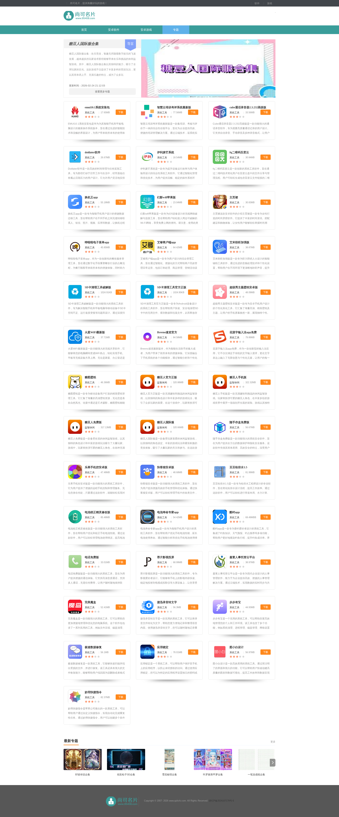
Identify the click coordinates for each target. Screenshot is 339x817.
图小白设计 (237, 647)
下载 (120, 112)
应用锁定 (162, 647)
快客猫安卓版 (165, 467)
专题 (176, 29)
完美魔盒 (90, 602)
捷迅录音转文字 (167, 602)
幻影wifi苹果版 (166, 197)
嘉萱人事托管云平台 (242, 557)
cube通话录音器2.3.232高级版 (248, 107)
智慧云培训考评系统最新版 (174, 107)
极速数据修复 (93, 647)
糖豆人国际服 (165, 422)
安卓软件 (113, 29)
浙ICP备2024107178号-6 (221, 800)
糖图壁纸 (90, 377)
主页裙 (234, 197)
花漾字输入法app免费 (243, 332)
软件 (257, 3)
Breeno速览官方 (167, 332)
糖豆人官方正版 (167, 377)
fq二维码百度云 (239, 152)
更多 (272, 741)
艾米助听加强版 (239, 242)
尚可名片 (99, 16)
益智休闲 (162, 382)
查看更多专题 (102, 91)
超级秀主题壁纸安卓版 (244, 287)
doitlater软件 (92, 152)
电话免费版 (92, 557)
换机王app (91, 197)
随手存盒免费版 (239, 422)
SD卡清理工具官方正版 (171, 287)
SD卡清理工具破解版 (98, 287)
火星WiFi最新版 (95, 332)
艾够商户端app (166, 242)
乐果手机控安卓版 (96, 467)
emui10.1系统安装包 (97, 107)
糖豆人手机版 (238, 377)
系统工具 (90, 112)
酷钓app (235, 512)
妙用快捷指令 (93, 692)
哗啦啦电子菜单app (97, 242)
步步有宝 (235, 602)
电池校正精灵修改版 (97, 512)
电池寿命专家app (168, 512)
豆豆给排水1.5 (238, 467)
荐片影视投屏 (165, 557)
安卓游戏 (146, 29)
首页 (84, 29)
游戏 (269, 3)
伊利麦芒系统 (165, 152)
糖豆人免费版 (93, 422)
